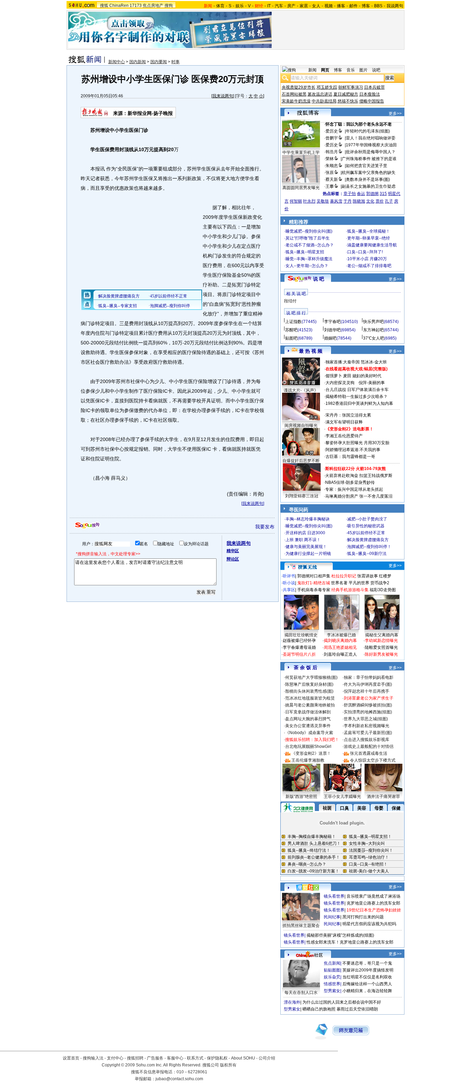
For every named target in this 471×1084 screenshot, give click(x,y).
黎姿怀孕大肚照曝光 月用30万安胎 (357, 442)
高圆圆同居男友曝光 (301, 187)
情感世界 (332, 984)
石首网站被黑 (294, 94)
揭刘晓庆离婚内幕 (340, 640)
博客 (366, 5)
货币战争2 (379, 582)
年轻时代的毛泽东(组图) (368, 131)
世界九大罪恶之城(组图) (366, 718)
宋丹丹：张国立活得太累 (348, 415)
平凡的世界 (359, 582)
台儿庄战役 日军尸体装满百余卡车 (357, 389)
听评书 (289, 576)
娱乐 (240, 5)
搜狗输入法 (93, 1058)
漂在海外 (292, 1002)
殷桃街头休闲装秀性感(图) (309, 691)
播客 (341, 5)
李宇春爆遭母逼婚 (299, 647)
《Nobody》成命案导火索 (309, 732)
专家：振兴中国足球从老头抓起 (354, 489)
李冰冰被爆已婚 (341, 635)
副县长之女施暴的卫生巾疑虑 (368, 186)
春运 (361, 193)
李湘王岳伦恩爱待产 (344, 435)
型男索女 (332, 990)
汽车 (279, 5)
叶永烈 (309, 201)
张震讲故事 (367, 576)
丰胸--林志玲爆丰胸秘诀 (307, 519)
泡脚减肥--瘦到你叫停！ (369, 546)
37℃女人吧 (373, 338)
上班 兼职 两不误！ (303, 539)
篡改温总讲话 (320, 94)
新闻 (312, 70)
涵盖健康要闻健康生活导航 (372, 245)
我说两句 (395, 5)
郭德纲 (372, 193)
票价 (379, 201)
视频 (328, 5)
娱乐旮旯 (332, 977)
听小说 (289, 582)
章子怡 (349, 193)
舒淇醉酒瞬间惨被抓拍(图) (368, 705)
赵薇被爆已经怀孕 (299, 640)
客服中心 (175, 1058)
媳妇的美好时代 (366, 375)
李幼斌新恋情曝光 (381, 640)
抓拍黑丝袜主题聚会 (301, 925)
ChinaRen (119, 5)
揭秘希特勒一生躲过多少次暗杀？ (356, 396)
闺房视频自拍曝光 (301, 425)
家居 (304, 5)
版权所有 (228, 1065)
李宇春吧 (332, 321)
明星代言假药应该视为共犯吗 (369, 923)
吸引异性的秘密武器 (365, 526)
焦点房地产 (153, 5)
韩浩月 (331, 151)
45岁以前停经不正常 (366, 532)
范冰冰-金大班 (374, 362)
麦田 (347, 375)
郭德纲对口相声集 (313, 576)
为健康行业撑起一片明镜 (308, 553)
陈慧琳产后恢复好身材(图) (309, 684)
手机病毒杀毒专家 (313, 589)
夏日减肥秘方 (345, 94)
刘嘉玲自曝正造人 (340, 654)
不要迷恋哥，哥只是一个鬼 (367, 963)
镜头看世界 (334, 896)
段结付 (290, 301)
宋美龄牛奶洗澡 (296, 101)
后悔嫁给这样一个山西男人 (367, 984)
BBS (378, 5)
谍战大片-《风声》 (301, 390)
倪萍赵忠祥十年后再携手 (366, 691)
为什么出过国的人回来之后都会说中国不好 (341, 1002)
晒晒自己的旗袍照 (318, 1009)
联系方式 (195, 1058)
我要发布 (264, 526)
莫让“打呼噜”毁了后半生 (307, 238)
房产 (291, 5)
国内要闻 (158, 61)
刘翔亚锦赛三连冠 (301, 496)
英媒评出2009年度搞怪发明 (367, 970)
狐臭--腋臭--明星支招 (304, 252)
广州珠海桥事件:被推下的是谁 (369, 158)
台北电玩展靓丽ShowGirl (308, 746)
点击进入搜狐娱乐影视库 (366, 739)
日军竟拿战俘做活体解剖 (308, 712)
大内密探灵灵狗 (339, 382)
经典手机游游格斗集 (350, 589)
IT (269, 5)
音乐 (351, 70)
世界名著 (339, 582)
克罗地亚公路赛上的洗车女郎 (373, 903)
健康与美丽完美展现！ (306, 546)
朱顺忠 (331, 165)
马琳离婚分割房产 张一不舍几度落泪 (358, 496)
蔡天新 (331, 179)
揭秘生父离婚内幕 (381, 635)
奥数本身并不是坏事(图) (368, 179)
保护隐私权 (217, 1058)
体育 (220, 5)
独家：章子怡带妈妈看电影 (368, 677)
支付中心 (115, 1058)
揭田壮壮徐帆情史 (301, 635)
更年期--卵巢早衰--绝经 (368, 238)
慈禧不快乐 (348, 101)
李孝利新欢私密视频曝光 (366, 725)
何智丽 (296, 201)
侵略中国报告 (371, 101)
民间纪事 (332, 917)
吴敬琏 (323, 201)
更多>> (395, 113)
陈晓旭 (359, 201)
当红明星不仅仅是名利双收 (367, 977)
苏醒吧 (291, 330)
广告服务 (155, 1058)
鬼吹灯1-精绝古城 (313, 582)
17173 (136, 5)
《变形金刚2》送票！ (311, 753)
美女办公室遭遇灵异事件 (308, 725)
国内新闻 (137, 61)
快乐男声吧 (373, 321)
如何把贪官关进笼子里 (366, 165)
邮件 (353, 5)
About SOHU (243, 1058)
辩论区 (233, 559)
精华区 (233, 550)
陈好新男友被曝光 (381, 654)
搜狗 (168, 5)
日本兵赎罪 (374, 87)
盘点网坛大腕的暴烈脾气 (308, 718)
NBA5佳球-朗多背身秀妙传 (350, 482)
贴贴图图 (332, 970)
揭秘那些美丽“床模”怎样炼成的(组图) (340, 935)
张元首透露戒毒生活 (368, 753)
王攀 (329, 186)
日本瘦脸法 (369, 94)
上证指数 (293, 321)
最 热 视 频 (310, 351)
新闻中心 (116, 61)
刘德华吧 (332, 330)
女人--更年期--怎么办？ (306, 265)
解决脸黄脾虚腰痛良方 (368, 539)
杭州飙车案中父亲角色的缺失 (368, 172)
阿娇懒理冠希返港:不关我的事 (352, 449)
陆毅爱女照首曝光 (381, 647)
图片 (363, 70)
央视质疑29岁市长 (298, 87)
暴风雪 (336, 201)
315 (383, 193)
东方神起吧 (373, 330)
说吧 (376, 70)
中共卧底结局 (324, 101)
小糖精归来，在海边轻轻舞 (367, 990)
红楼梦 (385, 576)
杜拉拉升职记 (343, 576)
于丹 (347, 201)
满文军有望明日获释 (344, 422)
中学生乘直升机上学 (301, 152)
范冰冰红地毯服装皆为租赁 (310, 698)
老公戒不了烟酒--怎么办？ (309, 245)
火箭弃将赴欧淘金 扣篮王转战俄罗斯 (358, 475)
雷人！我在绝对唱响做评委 (370, 138)
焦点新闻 (332, 963)
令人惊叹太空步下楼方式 (372, 760)
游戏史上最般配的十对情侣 (368, 746)
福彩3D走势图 (383, 589)
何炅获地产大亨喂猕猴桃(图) (311, 677)
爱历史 (331, 131)
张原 (329, 172)
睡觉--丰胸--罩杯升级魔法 (308, 258)
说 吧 (318, 279)
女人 (316, 5)
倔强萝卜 (333, 375)
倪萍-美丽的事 (372, 382)
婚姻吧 (330, 338)
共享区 (289, 589)
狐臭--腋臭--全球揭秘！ (368, 231)
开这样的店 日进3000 (305, 532)
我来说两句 (222, 96)
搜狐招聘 (135, 1058)
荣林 (329, 158)
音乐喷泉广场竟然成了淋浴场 (373, 896)
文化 (370, 201)
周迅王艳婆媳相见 (340, 647)
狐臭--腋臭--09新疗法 (367, 553)
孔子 (389, 201)
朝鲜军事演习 (350, 87)
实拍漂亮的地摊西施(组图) (368, 712)
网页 (325, 70)
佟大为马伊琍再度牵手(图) (368, 684)
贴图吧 (291, 338)
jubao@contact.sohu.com (179, 1078)
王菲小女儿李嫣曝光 (342, 796)
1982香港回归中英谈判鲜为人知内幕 (359, 403)
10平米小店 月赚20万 (367, 258)
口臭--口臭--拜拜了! (365, 252)
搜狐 (104, 5)
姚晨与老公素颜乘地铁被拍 (310, 705)
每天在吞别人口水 (301, 992)
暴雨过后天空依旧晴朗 (357, 1009)
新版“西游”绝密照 (301, 796)
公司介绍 (267, 1058)
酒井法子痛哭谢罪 (383, 796)
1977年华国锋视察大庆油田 (371, 145)
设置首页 (71, 1058)
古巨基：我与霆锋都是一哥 (350, 456)
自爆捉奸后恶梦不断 (301, 460)
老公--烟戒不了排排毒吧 (369, 265)
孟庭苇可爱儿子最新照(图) (368, 732)
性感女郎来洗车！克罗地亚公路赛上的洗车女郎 (350, 942)
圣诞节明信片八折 (299, 654)
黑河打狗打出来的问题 (363, 917)
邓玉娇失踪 (327, 87)
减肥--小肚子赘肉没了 (367, 519)
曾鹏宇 (331, 138)
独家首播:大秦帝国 (342, 362)
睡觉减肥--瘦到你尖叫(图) (308, 231)
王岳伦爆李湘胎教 (307, 760)
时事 (175, 61)
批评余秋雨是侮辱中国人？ (370, 151)
